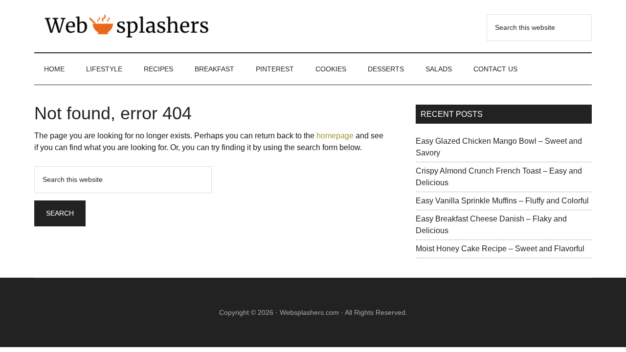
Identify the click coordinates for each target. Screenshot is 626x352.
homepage (335, 136)
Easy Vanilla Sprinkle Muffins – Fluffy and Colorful (502, 201)
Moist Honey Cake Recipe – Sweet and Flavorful (500, 248)
